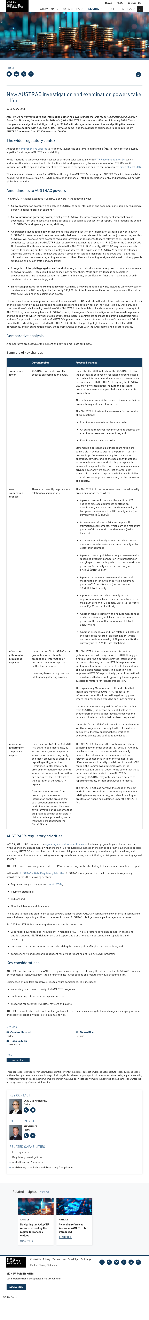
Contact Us (134, 2)
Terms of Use (59, 1259)
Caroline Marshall (20, 1032)
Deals (108, 2)
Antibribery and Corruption (28, 1162)
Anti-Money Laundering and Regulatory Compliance (42, 1167)
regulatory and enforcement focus (64, 844)
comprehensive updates (33, 148)
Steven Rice (87, 1032)
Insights (93, 8)
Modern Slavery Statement (43, 1265)
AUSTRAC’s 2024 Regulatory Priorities (42, 873)
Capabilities (71, 9)
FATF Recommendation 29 (109, 159)
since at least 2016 (131, 167)
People (111, 9)
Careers (126, 9)
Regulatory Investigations (27, 1157)
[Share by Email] (9, 74)
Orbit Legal (86, 1259)
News (120, 2)
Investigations (20, 1152)
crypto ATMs (55, 884)
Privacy (46, 1259)
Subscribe (16, 1286)
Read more (26, 1240)
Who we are (47, 9)
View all (44, 1191)
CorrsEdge (73, 1259)
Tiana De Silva (18, 1041)
